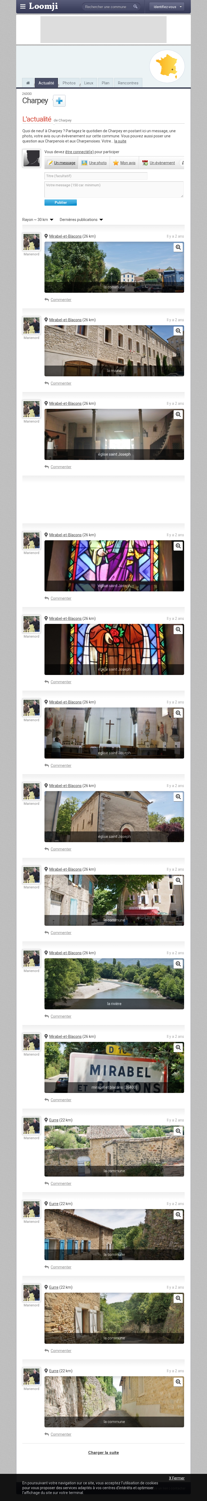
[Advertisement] (103, 29)
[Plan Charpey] (167, 66)
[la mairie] (178, 331)
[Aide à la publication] (183, 163)
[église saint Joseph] (178, 414)
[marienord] (31, 242)
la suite (120, 141)
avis (128, 163)
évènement (162, 163)
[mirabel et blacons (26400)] (178, 1047)
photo (98, 163)
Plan (105, 83)
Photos (69, 83)
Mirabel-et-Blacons (65, 236)
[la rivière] (178, 964)
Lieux (88, 83)
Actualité (46, 83)
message (64, 163)
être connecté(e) (79, 152)
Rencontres (128, 83)
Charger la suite (103, 1452)
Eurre (53, 1120)
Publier (61, 203)
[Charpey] (27, 82)
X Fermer (177, 1478)
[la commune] (178, 247)
